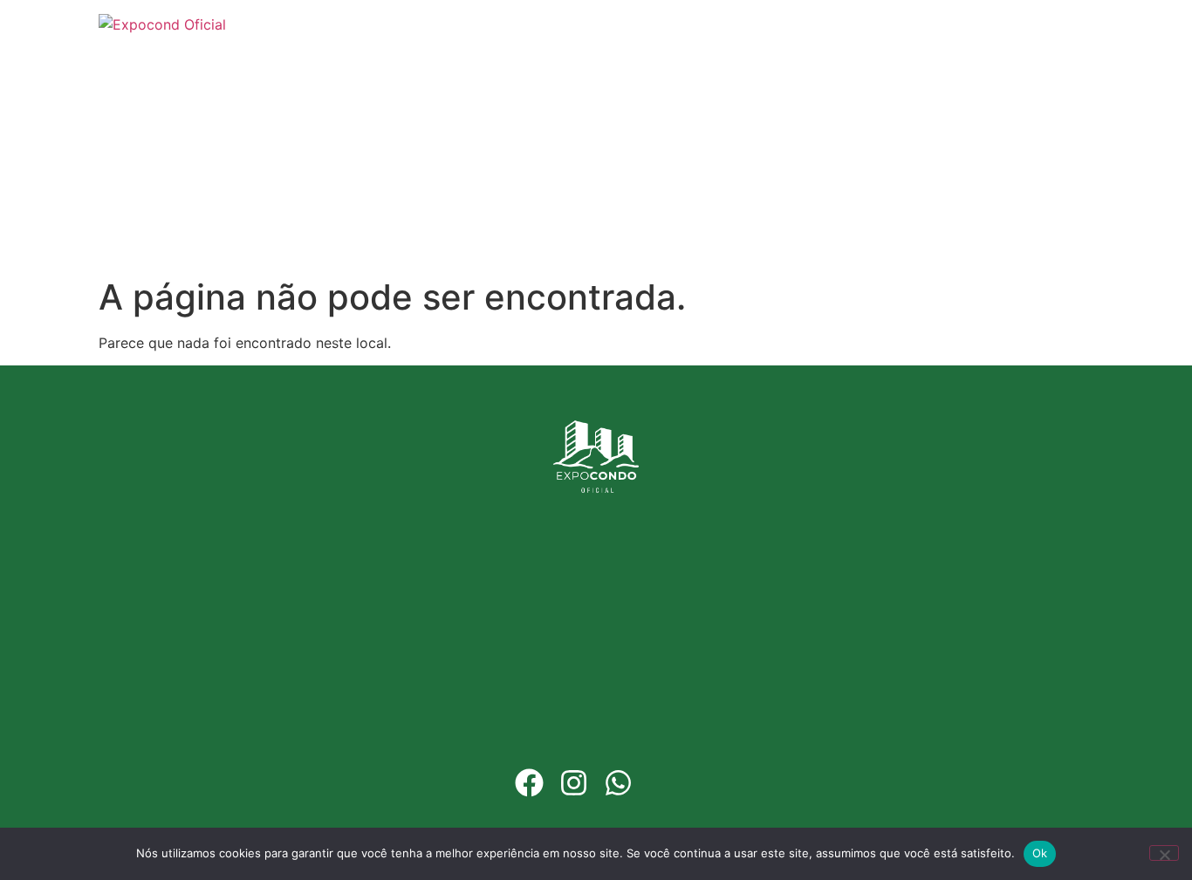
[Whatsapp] (619, 782)
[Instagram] (573, 782)
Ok (1040, 853)
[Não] (1164, 853)
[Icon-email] (663, 782)
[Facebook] (529, 782)
